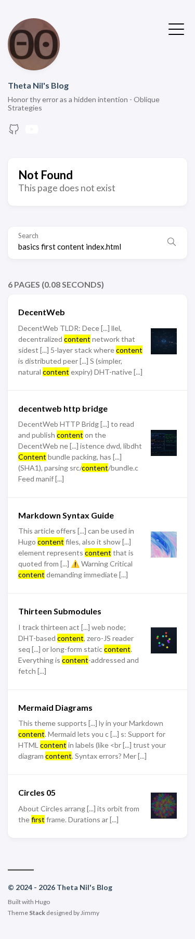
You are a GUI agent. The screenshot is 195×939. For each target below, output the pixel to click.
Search (28, 236)
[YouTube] (31, 132)
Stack (37, 913)
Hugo (42, 902)
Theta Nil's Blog (38, 85)
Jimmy (90, 913)
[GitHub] (14, 132)
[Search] (171, 243)
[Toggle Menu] (176, 28)
